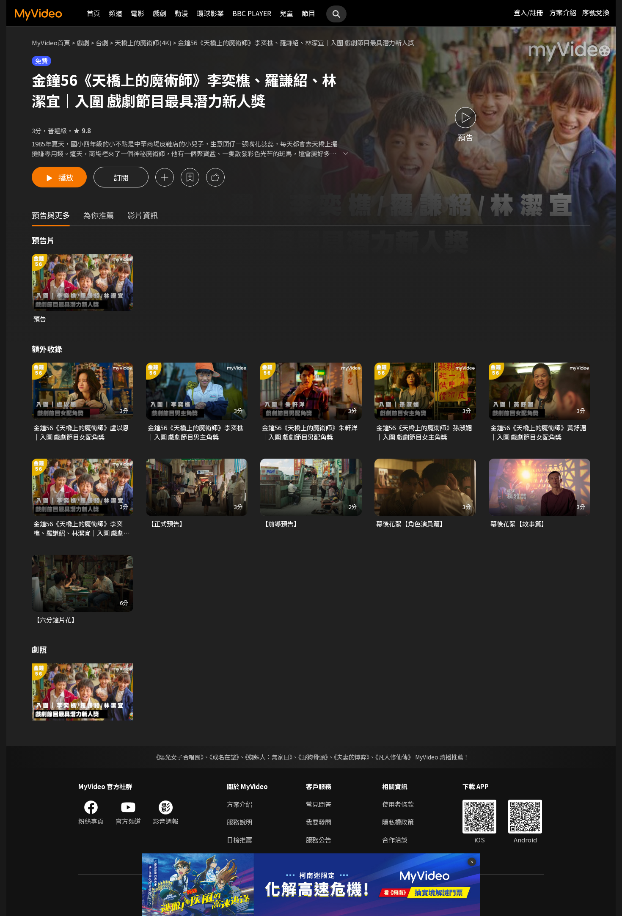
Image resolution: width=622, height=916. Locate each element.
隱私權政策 (398, 821)
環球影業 (210, 13)
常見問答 (318, 804)
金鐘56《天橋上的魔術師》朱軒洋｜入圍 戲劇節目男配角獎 (310, 432)
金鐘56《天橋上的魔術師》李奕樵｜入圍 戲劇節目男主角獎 (195, 432)
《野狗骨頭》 (313, 757)
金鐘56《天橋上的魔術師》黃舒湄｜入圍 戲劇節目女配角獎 (538, 432)
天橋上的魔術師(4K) (143, 42)
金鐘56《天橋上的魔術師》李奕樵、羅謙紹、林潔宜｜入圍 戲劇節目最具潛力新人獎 (81, 528)
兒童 (286, 13)
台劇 (102, 42)
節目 (308, 13)
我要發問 (318, 821)
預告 (39, 318)
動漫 (181, 13)
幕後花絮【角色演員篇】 (411, 523)
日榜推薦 (239, 839)
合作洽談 (394, 839)
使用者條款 (398, 804)
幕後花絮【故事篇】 (519, 523)
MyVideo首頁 (51, 42)
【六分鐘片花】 (55, 619)
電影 (137, 13)
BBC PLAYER (251, 13)
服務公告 (318, 839)
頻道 (115, 13)
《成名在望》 (224, 757)
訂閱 (121, 177)
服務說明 (239, 821)
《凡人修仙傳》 (394, 757)
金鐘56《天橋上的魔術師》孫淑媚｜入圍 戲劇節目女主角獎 (424, 432)
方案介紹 (562, 12)
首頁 (93, 13)
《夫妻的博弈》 (351, 757)
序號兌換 (595, 12)
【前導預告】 (281, 523)
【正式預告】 (167, 523)
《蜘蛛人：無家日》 (268, 757)
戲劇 (159, 13)
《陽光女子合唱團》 (178, 757)
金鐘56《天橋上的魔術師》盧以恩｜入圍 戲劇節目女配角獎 (81, 432)
